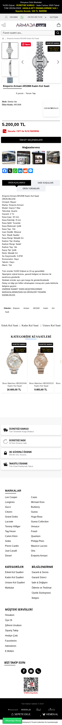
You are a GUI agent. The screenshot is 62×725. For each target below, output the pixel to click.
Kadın (45, 308)
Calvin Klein (11, 536)
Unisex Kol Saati (52, 325)
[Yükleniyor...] (58, 25)
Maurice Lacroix (39, 546)
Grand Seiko (11, 516)
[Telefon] (38, 671)
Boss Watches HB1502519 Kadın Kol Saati (41, 384)
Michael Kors (37, 502)
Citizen (8, 512)
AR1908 (36, 308)
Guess (34, 512)
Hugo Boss (36, 516)
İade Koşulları (45, 183)
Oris (33, 551)
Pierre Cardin (12, 546)
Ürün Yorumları (31, 188)
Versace (35, 526)
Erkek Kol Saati (9, 325)
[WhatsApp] (22, 17)
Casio (34, 497)
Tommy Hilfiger (12, 526)
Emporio (16, 308)
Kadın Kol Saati (30, 325)
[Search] (58, 32)
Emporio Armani (39, 555)
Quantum (35, 536)
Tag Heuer (10, 531)
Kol (53, 308)
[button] (22, 62)
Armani (26, 308)
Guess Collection (40, 521)
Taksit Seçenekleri (31, 140)
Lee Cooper (11, 497)
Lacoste (9, 521)
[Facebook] (24, 671)
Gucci (8, 507)
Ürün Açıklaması (16, 183)
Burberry (35, 507)
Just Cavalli (11, 551)
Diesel (8, 555)
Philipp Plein (37, 541)
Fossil (34, 531)
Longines (10, 502)
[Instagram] (31, 671)
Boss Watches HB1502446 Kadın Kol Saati (14, 384)
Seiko (8, 541)
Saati (7, 312)
